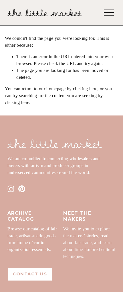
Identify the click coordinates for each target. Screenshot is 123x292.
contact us (30, 274)
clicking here (85, 88)
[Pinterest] (21, 188)
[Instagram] (10, 188)
